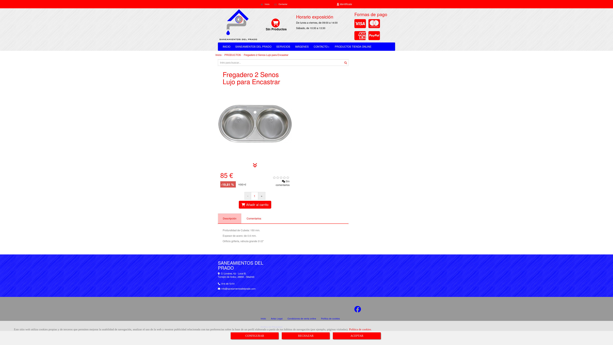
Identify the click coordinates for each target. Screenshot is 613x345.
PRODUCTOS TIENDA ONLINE (353, 46)
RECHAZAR (306, 335)
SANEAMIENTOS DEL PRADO (253, 46)
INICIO (226, 46)
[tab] (229, 218)
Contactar (282, 4)
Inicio (266, 4)
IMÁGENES (302, 46)
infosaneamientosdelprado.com (238, 288)
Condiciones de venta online (302, 318)
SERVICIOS (283, 46)
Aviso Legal (277, 318)
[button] (344, 4)
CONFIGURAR (254, 335)
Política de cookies (360, 329)
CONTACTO (321, 46)
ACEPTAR (356, 335)
